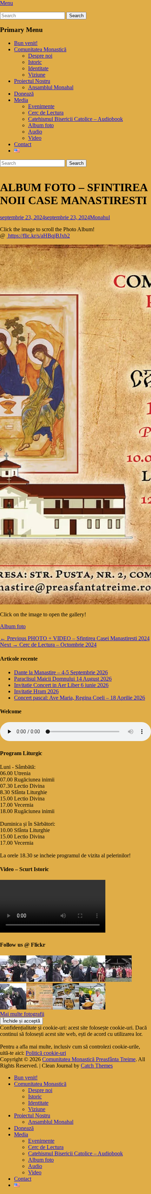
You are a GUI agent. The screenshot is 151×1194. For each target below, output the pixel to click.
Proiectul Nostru (32, 81)
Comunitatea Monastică (40, 49)
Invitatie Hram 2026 (36, 691)
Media (21, 100)
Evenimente (41, 106)
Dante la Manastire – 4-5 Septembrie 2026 (61, 672)
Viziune (36, 75)
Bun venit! (26, 43)
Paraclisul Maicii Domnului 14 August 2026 (63, 679)
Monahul (100, 217)
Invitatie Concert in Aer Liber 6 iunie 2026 (61, 685)
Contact (22, 144)
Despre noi (40, 56)
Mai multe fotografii (22, 1014)
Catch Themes (97, 1066)
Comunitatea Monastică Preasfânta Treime (89, 1059)
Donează (24, 94)
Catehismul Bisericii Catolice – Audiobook (75, 119)
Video (34, 138)
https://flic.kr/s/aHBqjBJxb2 (38, 236)
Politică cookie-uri (46, 1053)
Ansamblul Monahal (50, 87)
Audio (35, 132)
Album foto (41, 125)
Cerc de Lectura (46, 113)
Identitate (38, 68)
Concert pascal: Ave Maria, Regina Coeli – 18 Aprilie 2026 (79, 698)
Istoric (35, 62)
